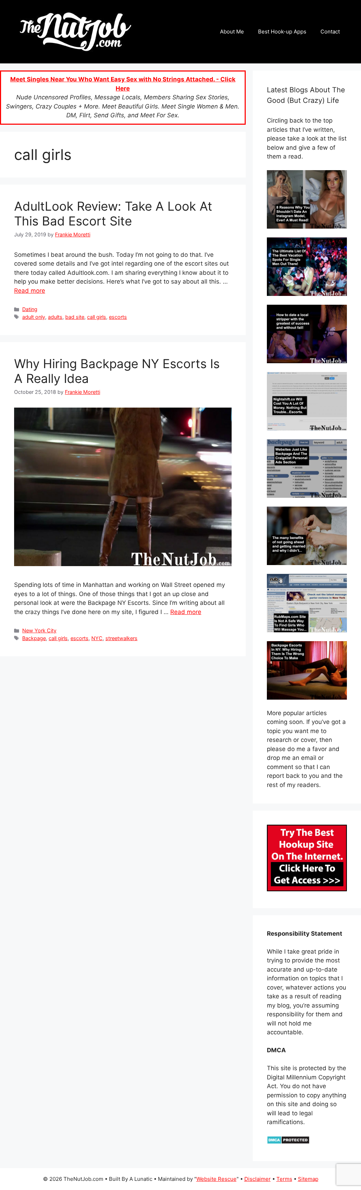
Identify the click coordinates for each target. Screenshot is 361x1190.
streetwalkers (121, 638)
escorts (118, 317)
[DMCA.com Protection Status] (288, 1142)
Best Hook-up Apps (282, 31)
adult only (33, 317)
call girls (96, 317)
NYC (97, 638)
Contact (330, 31)
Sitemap (308, 1179)
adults (55, 317)
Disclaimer (257, 1179)
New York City (39, 630)
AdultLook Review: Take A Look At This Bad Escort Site (113, 213)
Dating (29, 309)
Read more (29, 290)
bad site (74, 317)
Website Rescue (216, 1179)
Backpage (34, 638)
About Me (232, 31)
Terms (284, 1179)
